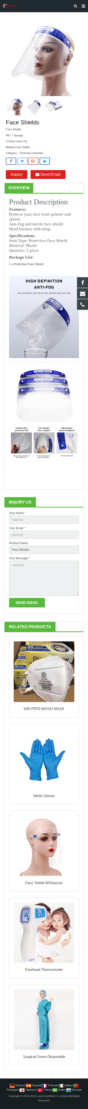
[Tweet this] (22, 161)
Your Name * (17, 513)
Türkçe (48, 1089)
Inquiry (16, 174)
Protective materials (31, 153)
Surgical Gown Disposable (44, 1056)
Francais (53, 1085)
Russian (76, 1089)
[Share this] (11, 161)
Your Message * (19, 558)
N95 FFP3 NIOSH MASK (44, 709)
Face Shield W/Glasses (44, 883)
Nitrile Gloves (44, 796)
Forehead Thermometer (44, 969)
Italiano (69, 1085)
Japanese (31, 1089)
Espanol (36, 1085)
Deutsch (20, 1085)
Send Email (50, 174)
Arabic (61, 1089)
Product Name (18, 543)
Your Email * (17, 528)
